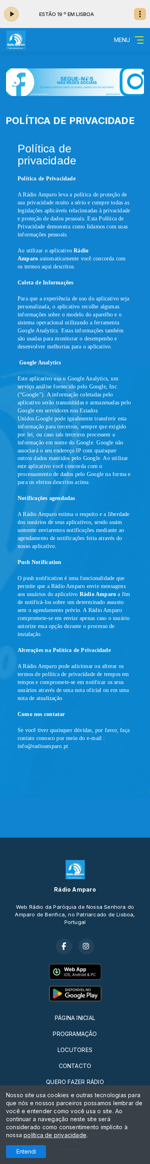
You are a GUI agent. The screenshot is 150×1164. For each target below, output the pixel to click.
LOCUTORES (75, 1049)
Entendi (26, 1151)
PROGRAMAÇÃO (75, 1033)
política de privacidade (55, 1135)
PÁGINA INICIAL (75, 1017)
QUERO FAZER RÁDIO (75, 1081)
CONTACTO (75, 1065)
